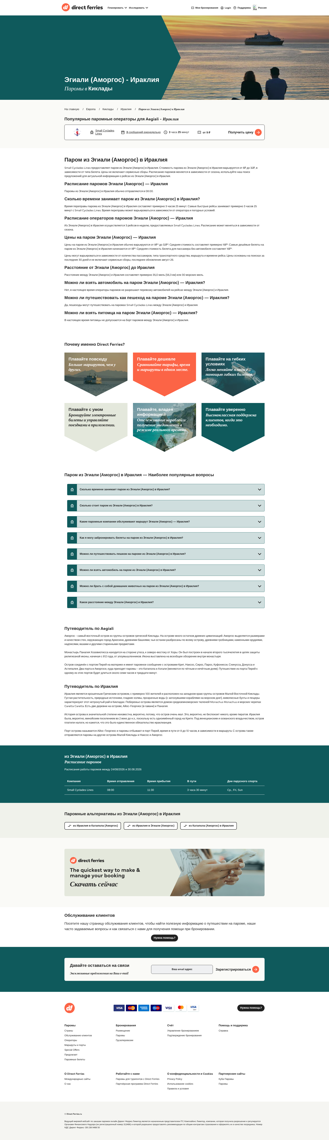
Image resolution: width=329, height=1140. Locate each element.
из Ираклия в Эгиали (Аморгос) (153, 825)
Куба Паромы (226, 1079)
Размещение (123, 1030)
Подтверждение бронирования (184, 1035)
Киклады (108, 109)
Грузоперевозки (124, 1040)
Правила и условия (178, 1088)
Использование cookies (180, 1083)
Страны (68, 1030)
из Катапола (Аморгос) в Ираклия (211, 825)
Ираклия (126, 109)
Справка (223, 1030)
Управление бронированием (183, 1030)
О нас (67, 1083)
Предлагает (70, 1054)
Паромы (120, 1035)
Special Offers (72, 1049)
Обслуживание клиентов (78, 1035)
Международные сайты (77, 1079)
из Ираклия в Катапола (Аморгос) (95, 825)
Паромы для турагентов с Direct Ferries (137, 1079)
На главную (71, 109)
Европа (91, 109)
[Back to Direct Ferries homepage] (82, 7)
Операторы (70, 1040)
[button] (166, 489)
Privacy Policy (174, 1079)
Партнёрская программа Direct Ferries (137, 1083)
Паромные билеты (74, 1059)
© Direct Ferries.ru (73, 1114)
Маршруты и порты (75, 1045)
